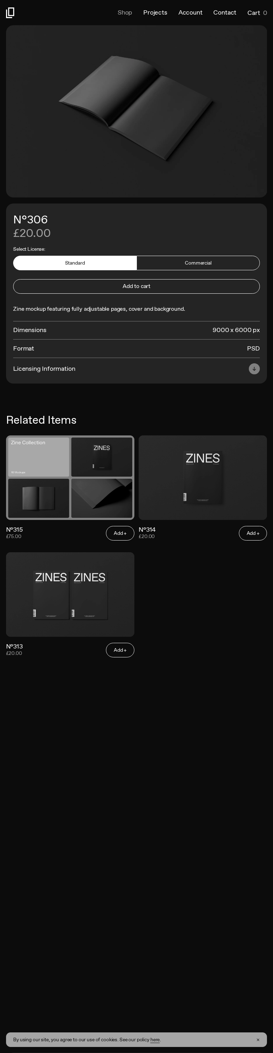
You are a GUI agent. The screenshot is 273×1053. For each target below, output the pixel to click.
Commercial (198, 263)
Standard (75, 263)
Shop (125, 12)
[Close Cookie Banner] (258, 1040)
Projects (155, 12)
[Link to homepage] (62, 12)
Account (190, 12)
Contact (224, 12)
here (155, 1039)
